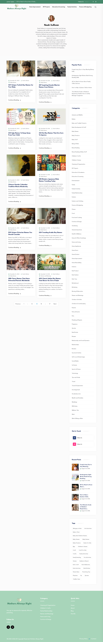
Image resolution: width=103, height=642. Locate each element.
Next (55, 304)
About (73, 608)
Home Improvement (35, 7)
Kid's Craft (76, 564)
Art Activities (88, 528)
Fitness (74, 209)
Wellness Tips (75, 410)
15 (41, 304)
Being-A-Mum (75, 143)
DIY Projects (46, 7)
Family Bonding (77, 557)
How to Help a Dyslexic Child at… (25, 2)
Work (73, 414)
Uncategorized (76, 389)
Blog (72, 611)
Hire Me (73, 614)
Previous (18, 304)
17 (49, 304)
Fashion (74, 197)
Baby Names (13, 82)
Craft (74, 550)
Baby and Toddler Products (79, 123)
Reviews (74, 348)
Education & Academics (78, 172)
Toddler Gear (76, 579)
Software (74, 365)
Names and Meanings (46, 275)
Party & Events (76, 312)
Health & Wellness (76, 234)
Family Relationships (77, 193)
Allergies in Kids (77, 528)
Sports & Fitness (76, 369)
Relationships (75, 344)
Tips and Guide (76, 377)
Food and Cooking (77, 217)
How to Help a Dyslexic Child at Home (82, 87)
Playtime (75, 575)
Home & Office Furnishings (79, 238)
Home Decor (75, 250)
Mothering (74, 287)
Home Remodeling (76, 262)
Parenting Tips (86, 571)
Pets (73, 316)
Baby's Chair (76, 532)
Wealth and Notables (77, 398)
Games (75, 561)
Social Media (75, 361)
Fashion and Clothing (77, 201)
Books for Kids (87, 543)
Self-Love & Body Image (78, 357)
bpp (74, 546)
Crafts (74, 553)
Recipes (74, 336)
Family (73, 184)
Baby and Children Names (80, 535)
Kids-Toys (74, 279)
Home (72, 605)
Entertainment (75, 180)
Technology (75, 373)
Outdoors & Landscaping (78, 303)
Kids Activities (77, 568)
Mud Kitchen (87, 568)
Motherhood (75, 283)
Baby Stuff (75, 139)
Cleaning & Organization (78, 164)
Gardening (75, 225)
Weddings (74, 402)
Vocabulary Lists (76, 394)
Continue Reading (13, 100)
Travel (73, 381)
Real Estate (75, 332)
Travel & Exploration (77, 385)
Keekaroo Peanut (84, 561)
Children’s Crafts (45, 608)
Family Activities (72, 7)
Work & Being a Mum (77, 418)
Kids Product (75, 271)
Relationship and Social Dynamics (80, 340)
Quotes (74, 328)
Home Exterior (75, 254)
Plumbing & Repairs (77, 320)
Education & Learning (58, 7)
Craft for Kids (82, 550)
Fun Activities (87, 557)
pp (81, 575)
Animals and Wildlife (77, 115)
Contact (93, 639)
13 (32, 304)
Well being (74, 406)
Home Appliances (76, 246)
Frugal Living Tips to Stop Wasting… (86, 465)
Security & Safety (76, 353)
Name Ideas (76, 571)
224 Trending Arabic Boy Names (50, 232)
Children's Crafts (76, 156)
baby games (76, 539)
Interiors (74, 266)
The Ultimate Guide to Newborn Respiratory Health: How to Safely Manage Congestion (81, 93)
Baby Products (76, 135)
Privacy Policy (84, 639)
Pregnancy (74, 324)
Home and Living (76, 242)
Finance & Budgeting (85, 7)
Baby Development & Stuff (79, 127)
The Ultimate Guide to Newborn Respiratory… (85, 506)
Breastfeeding (76, 148)
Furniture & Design (77, 221)
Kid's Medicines (86, 564)
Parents (74, 307)
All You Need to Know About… (86, 485)
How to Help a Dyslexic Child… (84, 495)
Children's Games (76, 160)
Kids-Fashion (75, 275)
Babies (73, 119)
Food (73, 213)
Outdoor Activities (77, 299)
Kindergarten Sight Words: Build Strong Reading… (85, 476)
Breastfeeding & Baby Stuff (79, 152)
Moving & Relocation (77, 291)
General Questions (77, 230)
